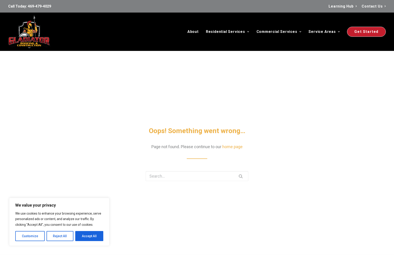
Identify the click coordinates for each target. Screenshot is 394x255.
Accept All (89, 236)
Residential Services (225, 31)
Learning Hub (341, 6)
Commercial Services (277, 31)
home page (232, 146)
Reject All (60, 236)
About (193, 31)
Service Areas (322, 31)
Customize (30, 236)
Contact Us (372, 6)
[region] (59, 222)
